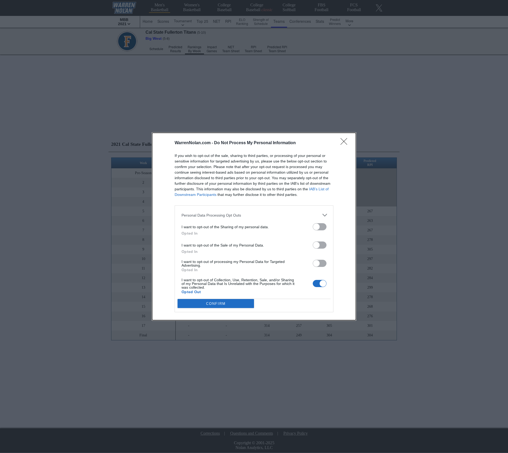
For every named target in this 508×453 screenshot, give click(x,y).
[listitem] (254, 215)
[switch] (319, 226)
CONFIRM (216, 304)
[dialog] (254, 226)
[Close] (346, 143)
